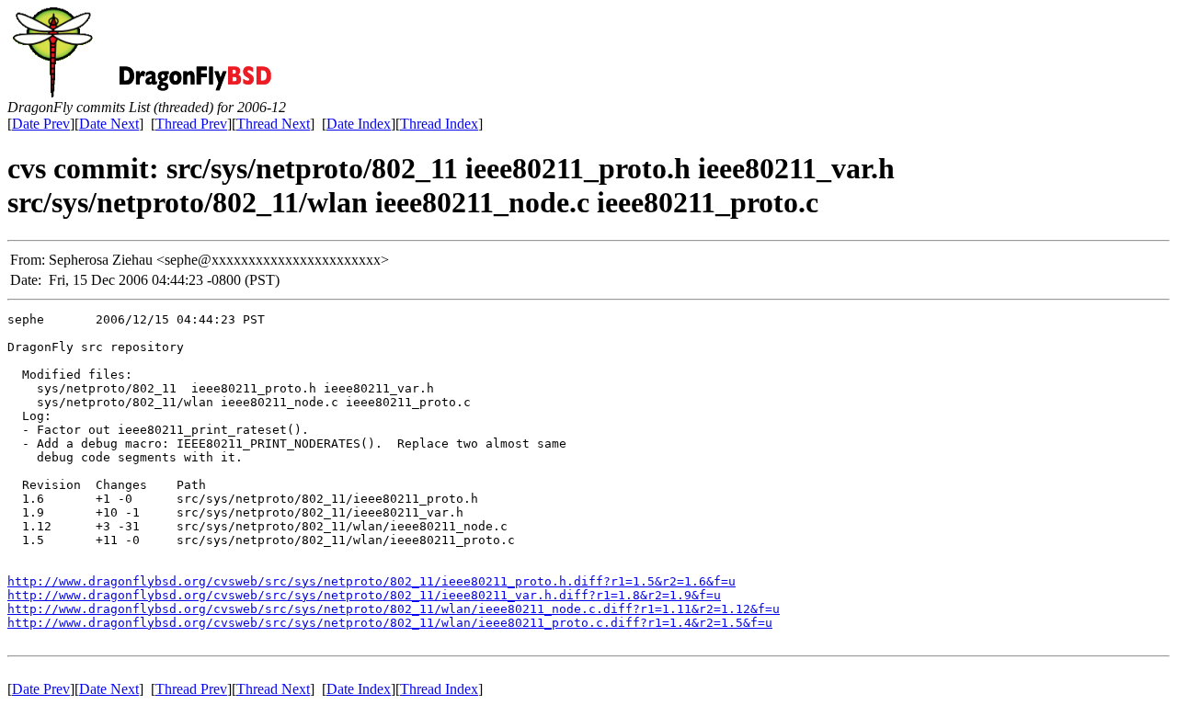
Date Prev (41, 123)
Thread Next (273, 123)
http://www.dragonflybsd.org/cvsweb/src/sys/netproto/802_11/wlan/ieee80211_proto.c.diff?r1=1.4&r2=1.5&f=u (389, 623)
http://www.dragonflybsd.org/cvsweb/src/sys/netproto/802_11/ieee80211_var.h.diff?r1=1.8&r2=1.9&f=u (364, 595)
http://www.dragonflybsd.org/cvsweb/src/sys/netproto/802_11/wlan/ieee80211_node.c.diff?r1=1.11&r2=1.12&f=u (393, 609)
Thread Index (439, 123)
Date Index (358, 123)
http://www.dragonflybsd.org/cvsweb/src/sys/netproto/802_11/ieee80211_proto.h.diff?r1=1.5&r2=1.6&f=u (371, 581)
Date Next (109, 123)
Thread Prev (191, 123)
